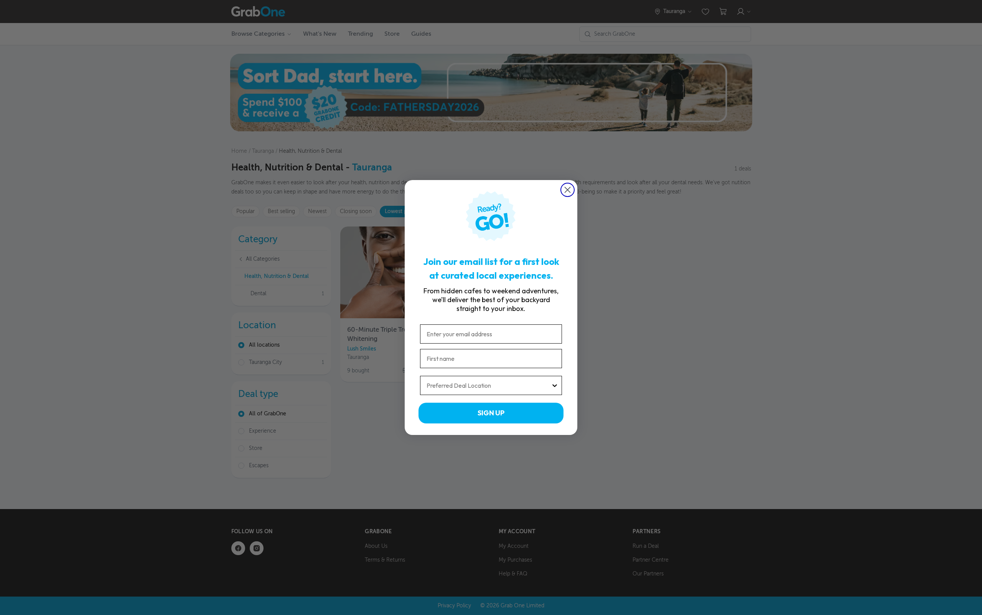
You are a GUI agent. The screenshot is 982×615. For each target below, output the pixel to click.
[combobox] (489, 385)
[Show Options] (555, 385)
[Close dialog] (567, 190)
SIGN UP (491, 412)
